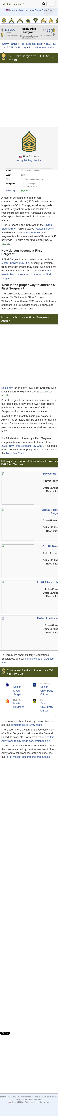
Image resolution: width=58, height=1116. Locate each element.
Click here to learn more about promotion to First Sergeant (26, 274)
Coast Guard (47, 10)
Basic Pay (10, 191)
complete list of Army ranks (27, 724)
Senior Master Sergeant (18, 690)
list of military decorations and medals (28, 756)
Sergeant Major (32, 232)
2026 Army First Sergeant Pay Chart (22, 445)
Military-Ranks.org (13, 3)
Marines (19, 10)
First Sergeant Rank (31, 43)
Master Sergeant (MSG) (15, 263)
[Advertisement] (29, 95)
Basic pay (7, 387)
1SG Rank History (15, 47)
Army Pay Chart (15, 453)
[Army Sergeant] (50, 20)
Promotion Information (41, 47)
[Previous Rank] (2, 29)
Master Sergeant (44, 228)
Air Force (35, 10)
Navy (27, 10)
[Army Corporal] (43, 20)
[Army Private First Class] (28, 20)
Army (11, 10)
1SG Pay (51, 43)
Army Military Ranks (29, 160)
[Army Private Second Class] (20, 20)
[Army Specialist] (35, 20)
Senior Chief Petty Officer (46, 690)
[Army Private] (11, 20)
